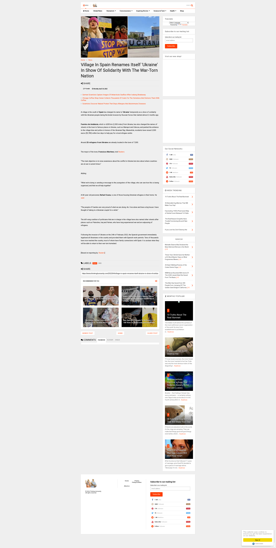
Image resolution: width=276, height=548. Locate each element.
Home (86, 11)
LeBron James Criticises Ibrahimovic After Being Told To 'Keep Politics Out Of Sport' (100, 298)
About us (127, 486)
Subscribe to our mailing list (173, 37)
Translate (184, 25)
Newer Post (87, 333)
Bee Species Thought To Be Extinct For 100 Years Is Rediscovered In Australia (139, 321)
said (82, 198)
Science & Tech (159, 11)
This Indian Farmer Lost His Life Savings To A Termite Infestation (98, 321)
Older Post (152, 333)
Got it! (257, 540)
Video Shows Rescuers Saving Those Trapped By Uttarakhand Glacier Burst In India (138, 298)
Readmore (171, 332)
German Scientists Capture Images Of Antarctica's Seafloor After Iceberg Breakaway (114, 95)
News (90, 60)
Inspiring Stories (142, 11)
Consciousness (125, 11)
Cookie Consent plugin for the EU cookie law (257, 543)
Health (172, 11)
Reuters (121, 152)
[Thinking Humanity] (95, 6)
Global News (97, 11)
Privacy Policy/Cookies (137, 481)
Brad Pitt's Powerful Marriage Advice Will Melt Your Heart (177, 453)
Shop (182, 11)
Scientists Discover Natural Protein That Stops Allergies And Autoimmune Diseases (114, 104)
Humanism (110, 11)
